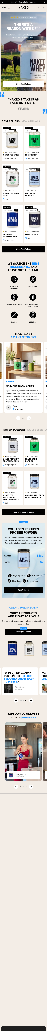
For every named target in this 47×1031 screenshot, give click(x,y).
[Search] (8, 7)
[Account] (38, 7)
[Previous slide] (16, 787)
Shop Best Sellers (23, 84)
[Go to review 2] (23, 418)
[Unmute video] (38, 726)
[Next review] (29, 418)
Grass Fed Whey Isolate (11, 195)
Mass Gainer (31, 234)
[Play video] (34, 726)
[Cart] (43, 7)
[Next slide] (31, 787)
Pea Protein (31, 155)
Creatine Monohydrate (10, 235)
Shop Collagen (23, 590)
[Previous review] (18, 418)
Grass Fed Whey (11, 155)
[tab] (11, 121)
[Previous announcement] (2, 2)
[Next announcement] (44, 2)
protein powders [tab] (14, 429)
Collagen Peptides (30, 195)
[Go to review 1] (22, 418)
